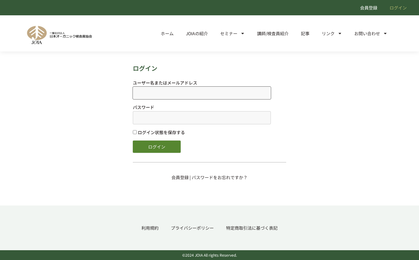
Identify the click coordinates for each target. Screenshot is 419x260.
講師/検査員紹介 (273, 33)
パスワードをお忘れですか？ (220, 177)
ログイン (398, 8)
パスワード (143, 107)
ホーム (167, 33)
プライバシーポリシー (192, 228)
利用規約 (150, 228)
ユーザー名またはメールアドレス (165, 83)
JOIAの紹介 (197, 33)
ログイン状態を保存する (161, 132)
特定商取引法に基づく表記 (252, 228)
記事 (305, 33)
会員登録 (368, 8)
